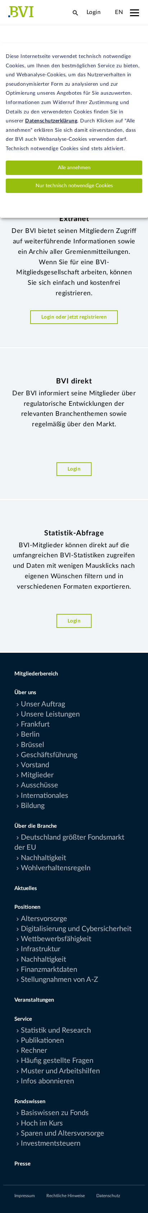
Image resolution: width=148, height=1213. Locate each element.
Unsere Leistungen (50, 714)
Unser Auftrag (43, 704)
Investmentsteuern (50, 1143)
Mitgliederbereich (36, 674)
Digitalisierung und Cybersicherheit (76, 929)
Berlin (30, 734)
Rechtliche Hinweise (65, 1196)
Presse (22, 1164)
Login (94, 12)
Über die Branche (35, 826)
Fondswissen (29, 1101)
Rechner (34, 1050)
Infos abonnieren (47, 1081)
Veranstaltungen (34, 1000)
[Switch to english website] (107, 12)
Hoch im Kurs (42, 1123)
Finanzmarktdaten (49, 969)
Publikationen (42, 1040)
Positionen (27, 907)
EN (119, 12)
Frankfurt (35, 724)
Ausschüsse (39, 785)
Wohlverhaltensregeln (56, 868)
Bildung (33, 805)
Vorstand (35, 765)
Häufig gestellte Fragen (57, 1060)
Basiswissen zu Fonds (55, 1113)
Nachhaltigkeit (43, 858)
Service (23, 1019)
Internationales (44, 795)
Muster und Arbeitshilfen (60, 1071)
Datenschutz (108, 1196)
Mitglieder (37, 775)
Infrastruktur (40, 949)
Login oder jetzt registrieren (74, 317)
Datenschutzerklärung (51, 120)
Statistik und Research (56, 1030)
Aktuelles (25, 888)
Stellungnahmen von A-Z (59, 979)
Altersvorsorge (44, 918)
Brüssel (32, 745)
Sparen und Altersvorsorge (62, 1133)
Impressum (24, 1196)
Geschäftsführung (49, 755)
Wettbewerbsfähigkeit (56, 939)
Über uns (25, 692)
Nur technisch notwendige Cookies (74, 185)
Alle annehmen (74, 167)
